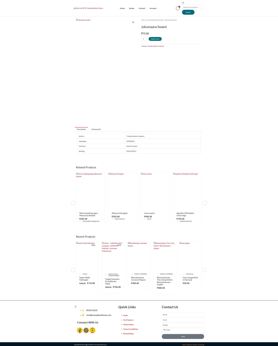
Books (131, 8)
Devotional (189, 274)
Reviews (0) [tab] (96, 129)
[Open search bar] (183, 3)
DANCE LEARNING (140, 274)
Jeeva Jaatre (149, 213)
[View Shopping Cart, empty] (178, 8)
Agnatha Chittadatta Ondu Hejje (185, 214)
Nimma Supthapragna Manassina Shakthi (88, 214)
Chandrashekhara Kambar (155, 20)
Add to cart (155, 39)
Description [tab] (81, 129)
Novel (149, 219)
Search (188, 12)
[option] (90, 200)
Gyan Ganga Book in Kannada (190, 278)
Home (122, 8)
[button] (133, 22)
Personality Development (91, 221)
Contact (142, 8)
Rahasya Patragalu (119, 213)
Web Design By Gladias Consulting (193, 345)
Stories (85, 274)
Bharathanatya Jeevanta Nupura (138, 278)
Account (153, 8)
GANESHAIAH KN (186, 221)
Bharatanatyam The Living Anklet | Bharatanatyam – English (165, 281)
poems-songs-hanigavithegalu (113, 274)
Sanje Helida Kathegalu (84, 278)
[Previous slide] (73, 203)
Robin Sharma (120, 219)
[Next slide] (205, 203)
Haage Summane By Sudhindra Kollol (112, 281)
